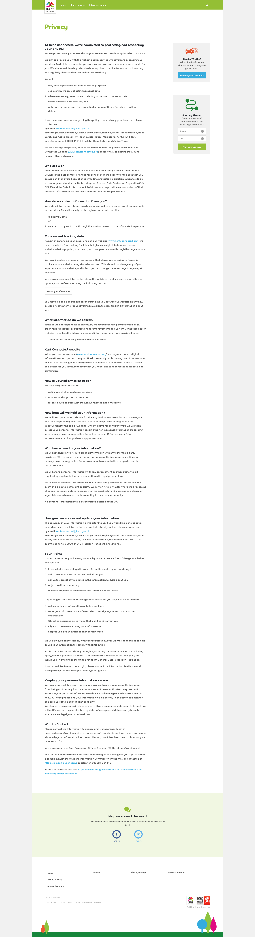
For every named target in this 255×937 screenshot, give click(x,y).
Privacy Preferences (58, 291)
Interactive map (97, 5)
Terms (70, 902)
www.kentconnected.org (123, 241)
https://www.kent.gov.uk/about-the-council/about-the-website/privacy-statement (94, 771)
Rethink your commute (192, 75)
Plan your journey (192, 147)
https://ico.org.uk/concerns (61, 762)
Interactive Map (53, 897)
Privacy (77, 902)
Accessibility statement (91, 902)
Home (63, 5)
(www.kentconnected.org (83, 151)
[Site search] (207, 5)
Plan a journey (77, 5)
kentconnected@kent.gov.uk (73, 128)
